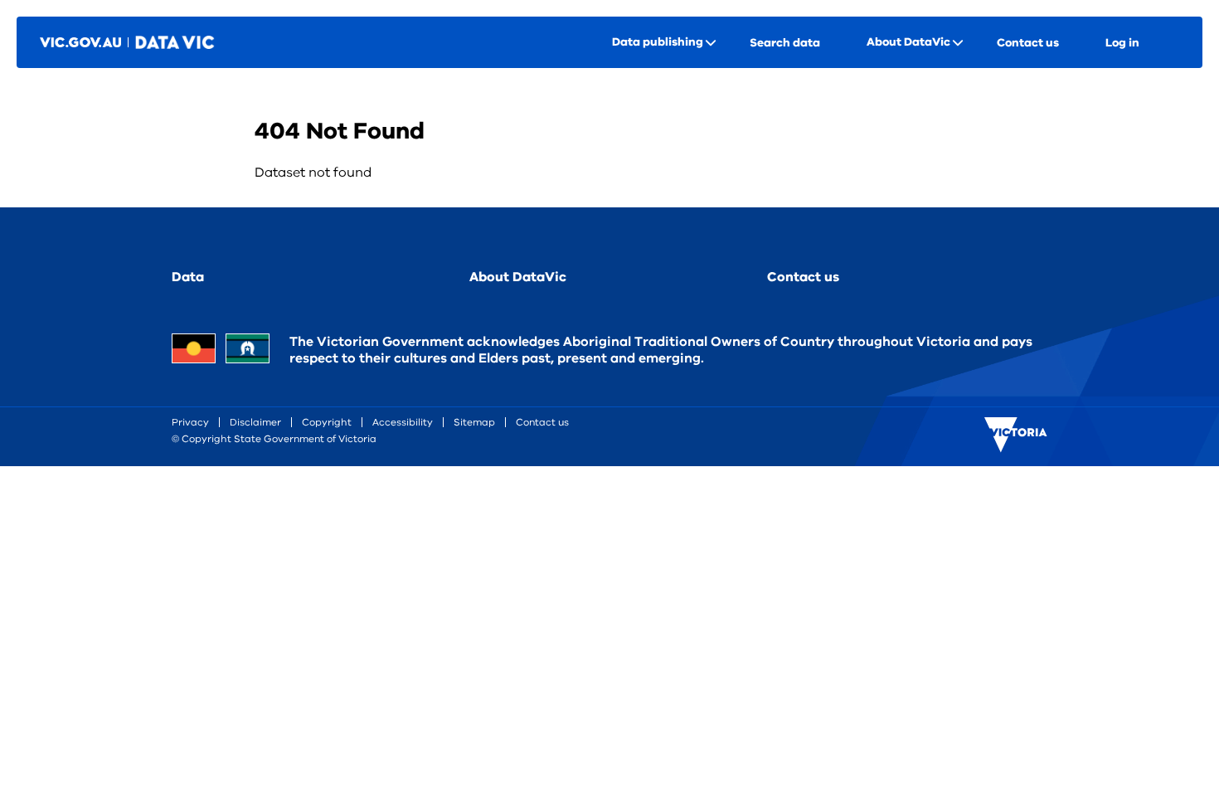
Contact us (1028, 43)
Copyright (327, 422)
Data (188, 277)
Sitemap (474, 422)
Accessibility (402, 422)
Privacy (190, 422)
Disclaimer (255, 422)
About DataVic (517, 277)
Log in (1122, 43)
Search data (785, 43)
